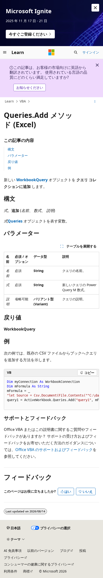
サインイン (90, 52)
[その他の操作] (95, 101)
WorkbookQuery (32, 179)
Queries (15, 221)
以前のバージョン (40, 550)
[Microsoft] (51, 52)
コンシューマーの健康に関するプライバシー (37, 564)
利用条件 (10, 571)
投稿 (82, 550)
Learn (9, 101)
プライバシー (14, 557)
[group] (51, 393)
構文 (11, 149)
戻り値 (13, 161)
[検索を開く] (75, 52)
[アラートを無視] (95, 8)
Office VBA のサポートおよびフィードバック (54, 449)
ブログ (65, 550)
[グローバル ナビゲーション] (5, 52)
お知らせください (29, 87)
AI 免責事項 (13, 550)
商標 (26, 571)
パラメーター (18, 155)
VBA (23, 101)
